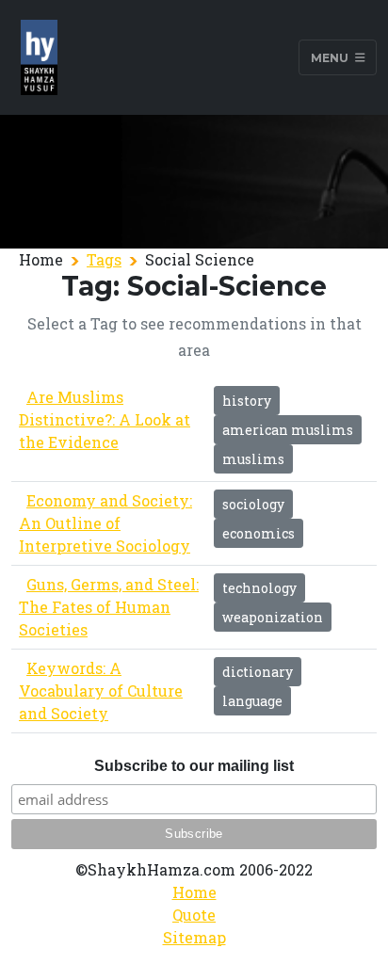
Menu (331, 57)
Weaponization (272, 617)
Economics (258, 533)
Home (194, 892)
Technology (259, 588)
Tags (104, 259)
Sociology (253, 504)
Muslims (253, 459)
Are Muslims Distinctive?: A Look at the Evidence (104, 419)
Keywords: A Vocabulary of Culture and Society (101, 690)
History (246, 401)
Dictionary (257, 672)
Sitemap (194, 937)
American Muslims (287, 430)
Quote (194, 914)
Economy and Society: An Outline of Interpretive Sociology (105, 522)
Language (252, 701)
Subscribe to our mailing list (194, 766)
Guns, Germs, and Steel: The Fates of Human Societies (109, 606)
